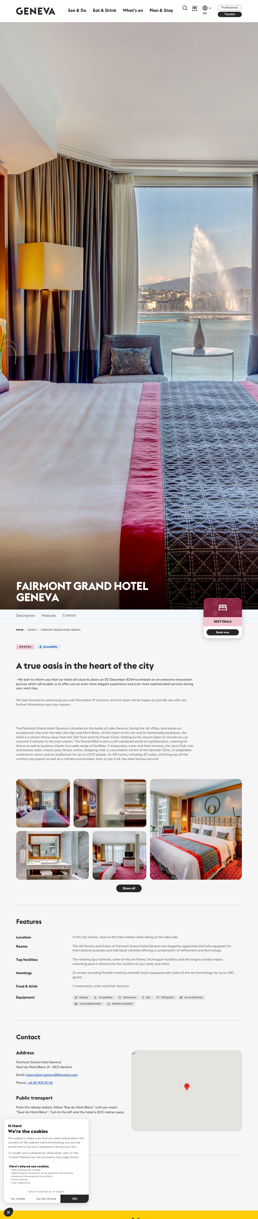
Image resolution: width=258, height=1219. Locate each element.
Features (49, 615)
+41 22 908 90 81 (40, 1083)
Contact (69, 615)
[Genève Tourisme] (35, 11)
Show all (129, 888)
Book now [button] (222, 632)
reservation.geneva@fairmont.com (52, 1075)
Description (25, 615)
